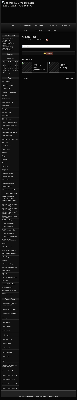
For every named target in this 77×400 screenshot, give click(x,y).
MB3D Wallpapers (7, 257)
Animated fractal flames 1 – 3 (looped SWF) (10, 205)
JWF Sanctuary (6, 42)
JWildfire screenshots (8, 183)
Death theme (5, 115)
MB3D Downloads (7, 247)
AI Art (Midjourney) (25, 26)
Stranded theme (6, 146)
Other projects (6, 88)
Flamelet (64, 26)
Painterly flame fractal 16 (10, 375)
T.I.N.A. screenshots (8, 233)
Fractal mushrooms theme (9, 125)
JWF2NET (5, 166)
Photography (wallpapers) (9, 290)
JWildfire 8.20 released (9, 309)
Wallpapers (38, 30)
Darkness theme (6, 112)
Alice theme (5, 105)
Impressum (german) (8, 85)
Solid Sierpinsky (7, 339)
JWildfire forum (6, 180)
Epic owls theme (6, 119)
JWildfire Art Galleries (8, 50)
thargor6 (38, 66)
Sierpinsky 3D (7, 343)
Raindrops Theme (53, 396)
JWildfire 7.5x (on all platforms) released (10, 365)
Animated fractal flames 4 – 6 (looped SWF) (10, 209)
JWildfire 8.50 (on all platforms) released (10, 304)
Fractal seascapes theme (9, 132)
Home (12, 26)
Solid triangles (7, 326)
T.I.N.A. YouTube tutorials (9, 236)
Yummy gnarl (6, 322)
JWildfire (51, 26)
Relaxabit (4, 95)
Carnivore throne (7, 352)
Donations (5, 163)
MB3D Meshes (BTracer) (9, 250)
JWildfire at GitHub (7, 173)
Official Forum (6, 40)
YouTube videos (6, 99)
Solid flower (6, 356)
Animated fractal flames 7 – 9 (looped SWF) (10, 212)
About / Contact (51, 30)
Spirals (5, 361)
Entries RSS (30, 396)
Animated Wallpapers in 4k (9, 267)
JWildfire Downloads (8, 39)
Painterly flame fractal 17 (10, 379)
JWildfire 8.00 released (9, 313)
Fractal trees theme (7, 135)
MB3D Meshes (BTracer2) (9, 253)
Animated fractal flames (9, 200)
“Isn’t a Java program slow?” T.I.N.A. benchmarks (10, 197)
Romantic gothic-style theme (10, 139)
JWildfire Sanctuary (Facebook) (7, 47)
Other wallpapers (7, 287)
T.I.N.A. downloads (7, 226)
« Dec (9, 74)
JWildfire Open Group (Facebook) (8, 44)
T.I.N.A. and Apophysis (8, 220)
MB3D (25, 30)
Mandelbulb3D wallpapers (9, 284)
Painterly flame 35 (8, 371)
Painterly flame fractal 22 (10, 384)
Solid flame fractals (7, 294)
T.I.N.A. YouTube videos (9, 240)
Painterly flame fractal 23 (10, 388)
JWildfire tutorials (7, 186)
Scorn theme (5, 142)
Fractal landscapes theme (9, 122)
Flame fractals (39, 26)
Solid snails (6, 335)
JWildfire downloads (7, 176)
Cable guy (5, 318)
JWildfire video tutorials (8, 190)
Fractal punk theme (7, 129)
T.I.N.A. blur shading (8, 223)
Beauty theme (6, 109)
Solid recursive (7, 348)
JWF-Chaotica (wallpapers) (9, 277)
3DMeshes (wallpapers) (8, 264)
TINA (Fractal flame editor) (9, 193)
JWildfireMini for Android (9, 92)
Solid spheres (6, 331)
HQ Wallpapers (6, 274)
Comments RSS (42, 396)
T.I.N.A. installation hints (9, 230)
